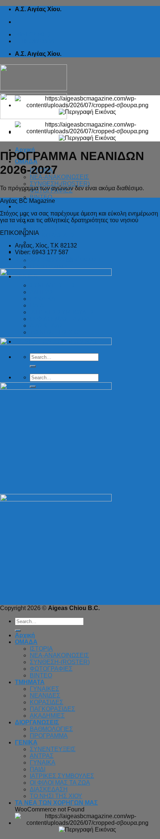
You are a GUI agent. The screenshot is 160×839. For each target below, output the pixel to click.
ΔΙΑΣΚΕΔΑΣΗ (49, 789)
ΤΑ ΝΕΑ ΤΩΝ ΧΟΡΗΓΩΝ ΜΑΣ (56, 803)
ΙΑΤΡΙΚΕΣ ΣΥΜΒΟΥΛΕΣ (62, 776)
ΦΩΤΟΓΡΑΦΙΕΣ (51, 669)
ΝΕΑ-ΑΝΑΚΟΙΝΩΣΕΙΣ (59, 177)
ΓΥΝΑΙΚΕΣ (44, 689)
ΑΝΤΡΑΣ (42, 756)
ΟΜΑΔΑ (26, 642)
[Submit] (18, 630)
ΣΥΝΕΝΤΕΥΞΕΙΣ (53, 749)
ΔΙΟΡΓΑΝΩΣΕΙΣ (37, 722)
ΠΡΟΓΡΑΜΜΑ (49, 267)
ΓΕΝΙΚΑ (26, 742)
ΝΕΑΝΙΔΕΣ (45, 695)
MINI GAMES (33, 34)
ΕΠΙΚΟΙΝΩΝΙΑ (35, 41)
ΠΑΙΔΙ (37, 769)
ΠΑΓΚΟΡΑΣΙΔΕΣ (52, 235)
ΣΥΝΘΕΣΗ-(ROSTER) (60, 184)
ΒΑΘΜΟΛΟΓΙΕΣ (51, 729)
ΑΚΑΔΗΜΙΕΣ (47, 715)
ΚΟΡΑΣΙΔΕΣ (46, 229)
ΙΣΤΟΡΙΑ (41, 648)
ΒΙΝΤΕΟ (41, 197)
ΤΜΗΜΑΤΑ (30, 206)
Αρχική (25, 635)
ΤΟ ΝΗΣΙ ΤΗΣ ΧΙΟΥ (56, 796)
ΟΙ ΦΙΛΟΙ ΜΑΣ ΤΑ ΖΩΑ (60, 782)
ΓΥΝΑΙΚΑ (42, 762)
